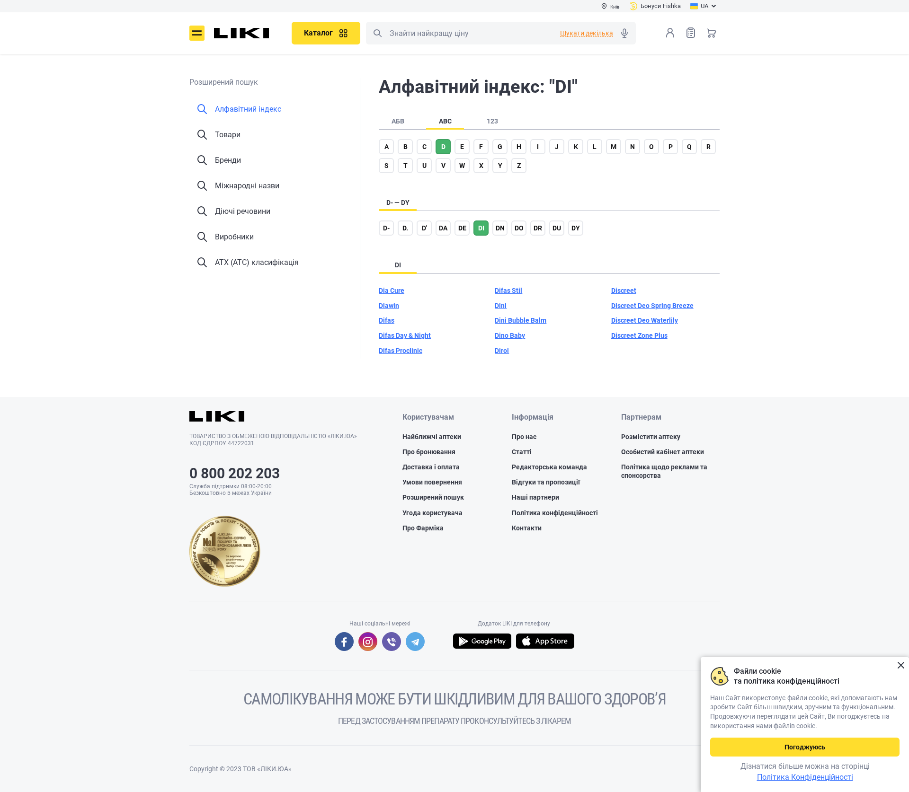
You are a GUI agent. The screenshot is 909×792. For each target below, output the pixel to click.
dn (500, 228)
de (462, 228)
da (443, 228)
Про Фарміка (423, 528)
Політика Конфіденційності (805, 777)
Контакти (527, 528)
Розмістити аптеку (650, 436)
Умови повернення (432, 482)
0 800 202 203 (234, 473)
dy (575, 228)
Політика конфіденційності (555, 513)
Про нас (524, 436)
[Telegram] (415, 641)
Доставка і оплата (431, 467)
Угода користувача (432, 513)
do (519, 228)
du (557, 228)
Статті (522, 452)
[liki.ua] (241, 33)
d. (405, 228)
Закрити (900, 665)
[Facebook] (344, 641)
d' (424, 228)
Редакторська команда (549, 467)
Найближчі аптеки (431, 436)
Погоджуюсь (804, 747)
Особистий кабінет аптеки (662, 452)
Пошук (377, 33)
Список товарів (691, 33)
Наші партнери (535, 497)
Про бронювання (428, 452)
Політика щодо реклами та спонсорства (664, 471)
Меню (197, 33)
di (481, 228)
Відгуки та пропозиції (546, 482)
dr (538, 228)
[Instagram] (367, 641)
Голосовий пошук (624, 33)
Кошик (712, 33)
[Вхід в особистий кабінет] (670, 33)
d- (386, 228)
